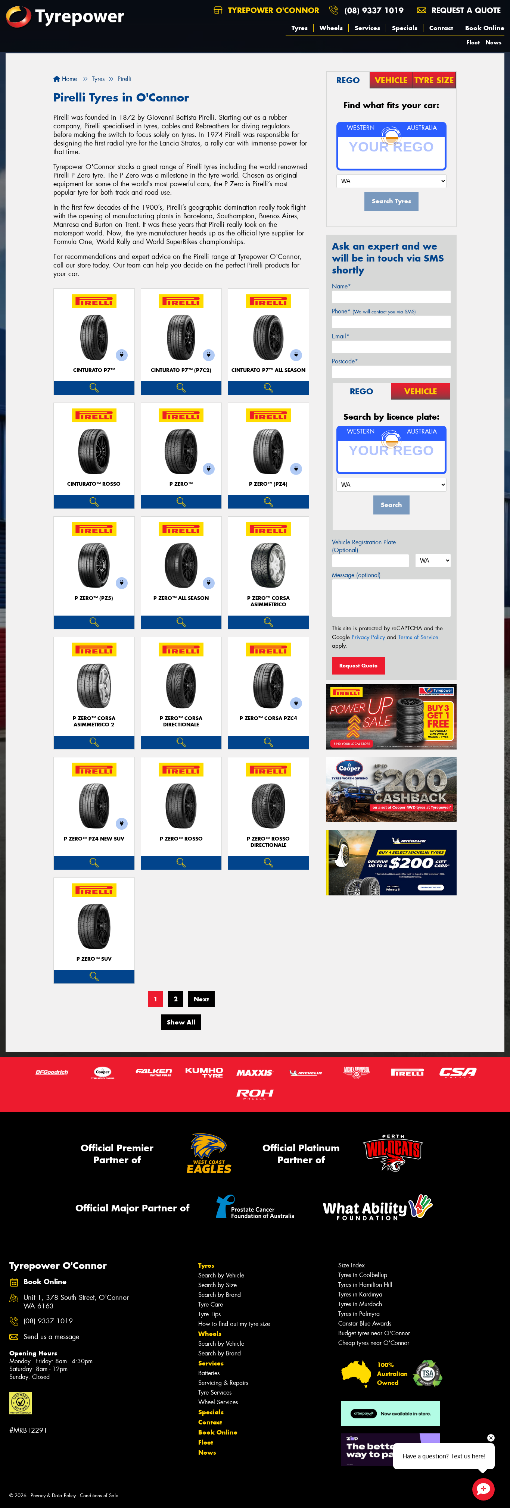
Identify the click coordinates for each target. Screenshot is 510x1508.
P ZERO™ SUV (94, 959)
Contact (441, 28)
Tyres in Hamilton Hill (365, 1285)
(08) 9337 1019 (374, 10)
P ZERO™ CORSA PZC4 (268, 718)
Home (68, 79)
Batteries (209, 1373)
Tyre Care (210, 1304)
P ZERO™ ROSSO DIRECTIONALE (268, 842)
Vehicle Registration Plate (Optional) (364, 546)
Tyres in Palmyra (359, 1314)
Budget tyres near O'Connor (374, 1333)
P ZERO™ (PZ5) (94, 598)
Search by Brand (219, 1295)
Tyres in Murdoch (360, 1304)
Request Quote (358, 665)
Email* (340, 336)
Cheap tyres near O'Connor (373, 1343)
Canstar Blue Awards (364, 1323)
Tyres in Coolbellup (362, 1275)
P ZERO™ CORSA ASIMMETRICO (268, 601)
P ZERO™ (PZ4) (268, 484)
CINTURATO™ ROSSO (94, 484)
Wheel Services (218, 1402)
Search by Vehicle (221, 1275)
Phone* (374, 311)
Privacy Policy (368, 637)
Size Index (351, 1265)
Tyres (300, 28)
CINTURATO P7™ (94, 370)
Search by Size (217, 1285)
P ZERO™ (181, 484)
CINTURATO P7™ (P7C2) (181, 370)
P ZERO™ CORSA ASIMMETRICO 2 (94, 721)
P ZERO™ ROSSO (181, 839)
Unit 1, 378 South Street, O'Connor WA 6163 (76, 1302)
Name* (341, 286)
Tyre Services (214, 1392)
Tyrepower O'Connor (272, 10)
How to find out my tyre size (234, 1324)
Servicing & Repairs (223, 1383)
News (493, 42)
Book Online (484, 28)
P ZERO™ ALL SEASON (181, 598)
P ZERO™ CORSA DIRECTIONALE (181, 721)
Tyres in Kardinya (360, 1294)
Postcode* (345, 361)
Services (367, 28)
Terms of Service (418, 637)
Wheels (331, 28)
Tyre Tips (209, 1314)
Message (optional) (356, 575)
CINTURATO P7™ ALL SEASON (268, 370)
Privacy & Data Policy (53, 1495)
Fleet (473, 42)
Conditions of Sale (99, 1495)
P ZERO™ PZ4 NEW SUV (94, 839)
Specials (404, 28)
